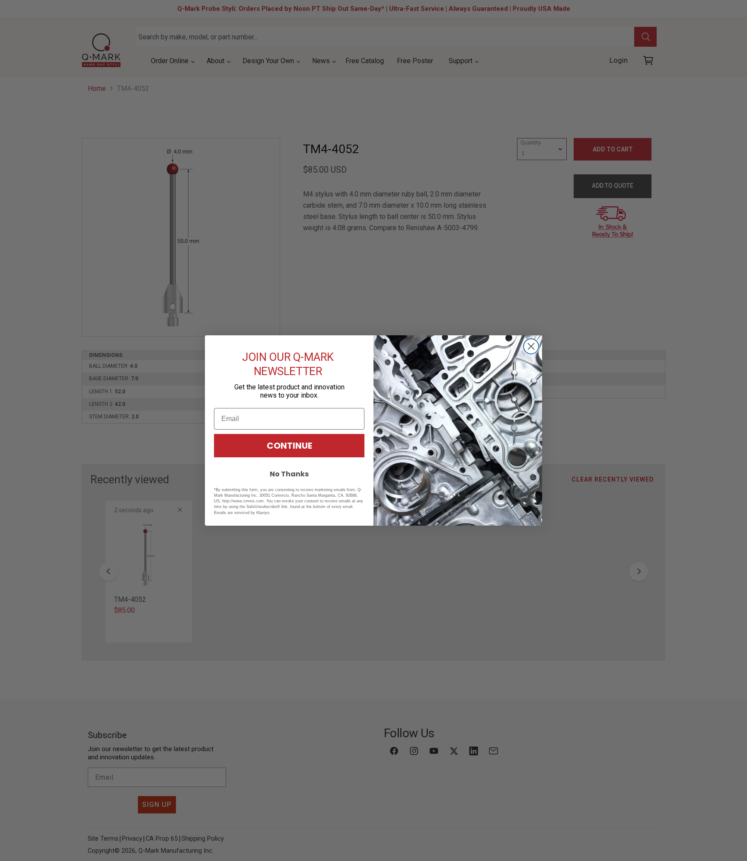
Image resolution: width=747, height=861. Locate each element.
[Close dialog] (531, 346)
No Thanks (289, 474)
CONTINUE (289, 446)
